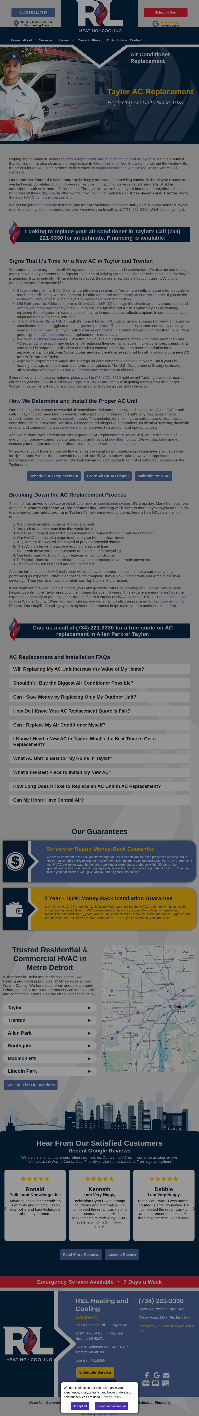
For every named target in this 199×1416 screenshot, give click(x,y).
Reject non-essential (111, 1406)
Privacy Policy (111, 1397)
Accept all (80, 1406)
